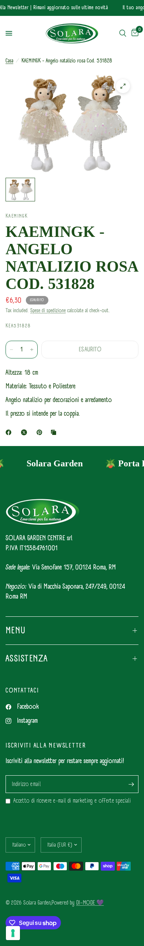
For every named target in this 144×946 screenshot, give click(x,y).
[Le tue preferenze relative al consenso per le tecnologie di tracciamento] (13, 933)
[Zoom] (123, 86)
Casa (9, 61)
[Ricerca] (123, 33)
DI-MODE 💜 (90, 902)
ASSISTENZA (27, 658)
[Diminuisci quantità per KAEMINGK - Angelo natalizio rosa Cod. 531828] (11, 349)
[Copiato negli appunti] (55, 432)
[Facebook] (10, 432)
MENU (15, 630)
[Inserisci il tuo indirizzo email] (131, 784)
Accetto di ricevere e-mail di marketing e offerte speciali (72, 801)
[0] (133, 33)
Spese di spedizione (48, 310)
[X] (25, 432)
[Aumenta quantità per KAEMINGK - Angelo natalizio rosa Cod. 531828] (31, 349)
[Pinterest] (41, 432)
